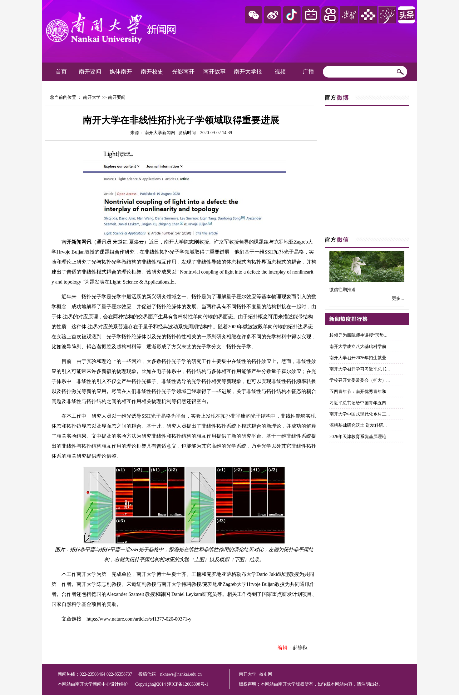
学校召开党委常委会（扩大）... (359, 380)
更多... (398, 298)
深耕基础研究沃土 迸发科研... (358, 425)
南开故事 (214, 71)
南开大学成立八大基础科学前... (359, 346)
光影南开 (183, 71)
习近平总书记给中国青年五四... (359, 402)
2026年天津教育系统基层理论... (359, 436)
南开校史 (152, 71)
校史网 (265, 674)
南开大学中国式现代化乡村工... (359, 414)
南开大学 (92, 97)
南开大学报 (248, 71)
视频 (280, 71)
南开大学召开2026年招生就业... (359, 357)
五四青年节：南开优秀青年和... (359, 391)
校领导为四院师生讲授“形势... (358, 335)
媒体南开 (121, 71)
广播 (308, 71)
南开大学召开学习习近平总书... (359, 369)
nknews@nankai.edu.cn (181, 674)
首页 (61, 71)
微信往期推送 (342, 289)
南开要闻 (90, 71)
